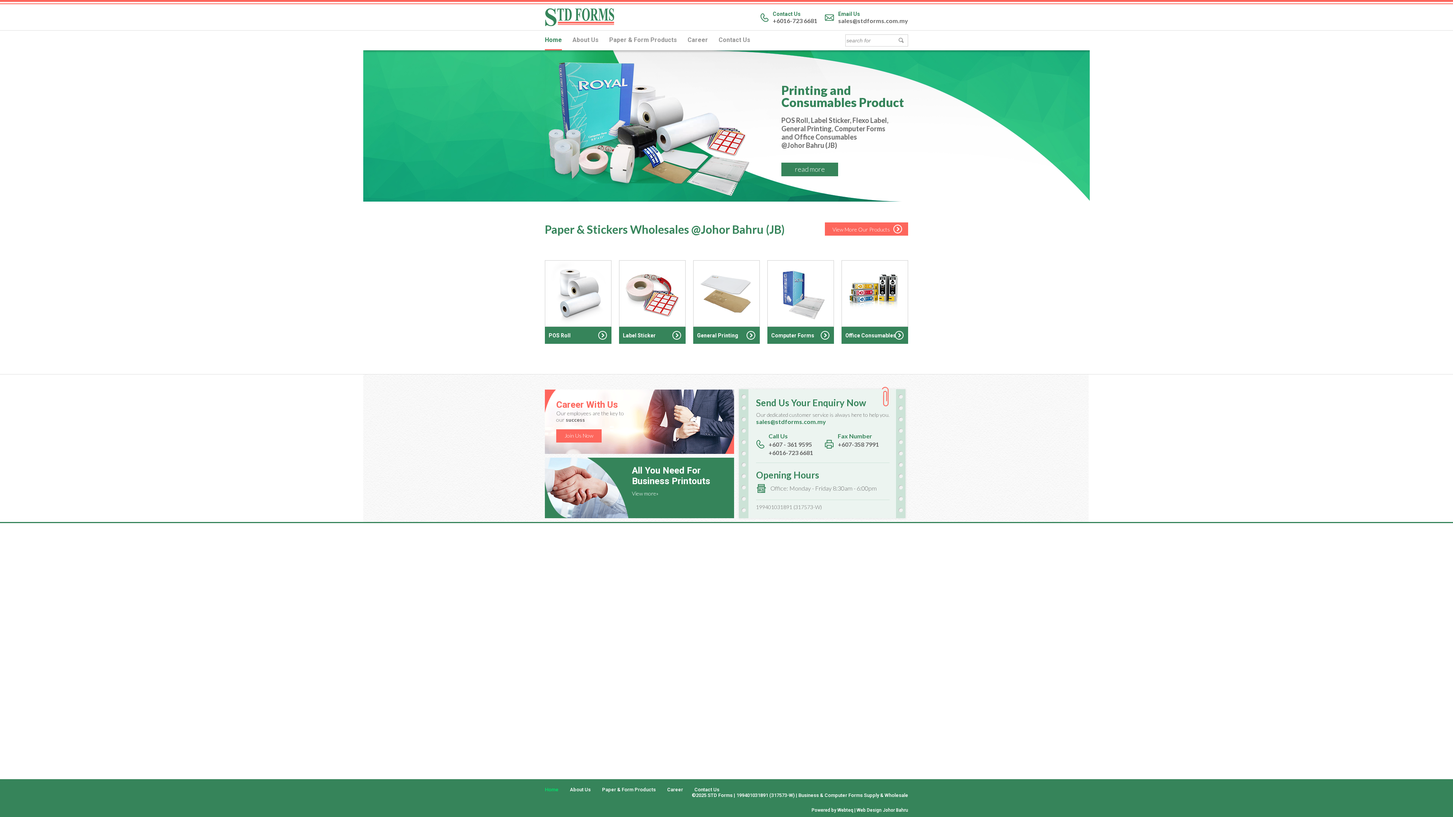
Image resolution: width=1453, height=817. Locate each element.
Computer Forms (792, 335)
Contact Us (734, 39)
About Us (585, 39)
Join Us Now (579, 435)
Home (553, 39)
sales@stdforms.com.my (873, 20)
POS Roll (560, 335)
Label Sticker (639, 335)
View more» (645, 493)
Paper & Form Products (643, 39)
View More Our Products (861, 229)
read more (810, 169)
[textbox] (870, 40)
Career (698, 39)
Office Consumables (870, 335)
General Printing (717, 335)
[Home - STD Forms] (579, 24)
